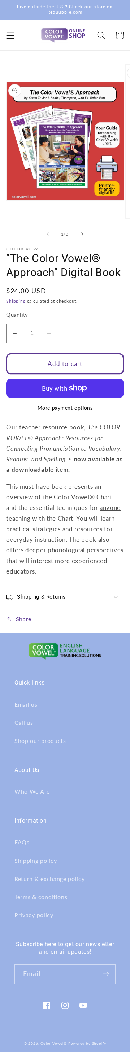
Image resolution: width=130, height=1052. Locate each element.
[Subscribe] (106, 974)
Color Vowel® (53, 1043)
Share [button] (23, 618)
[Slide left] (48, 234)
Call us (23, 722)
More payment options (65, 408)
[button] (10, 35)
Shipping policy (35, 860)
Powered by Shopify (87, 1043)
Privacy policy (33, 914)
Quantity (17, 314)
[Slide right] (82, 234)
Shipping (15, 301)
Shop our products (40, 740)
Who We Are (32, 791)
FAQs (22, 842)
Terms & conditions (40, 896)
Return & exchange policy (49, 878)
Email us (26, 704)
